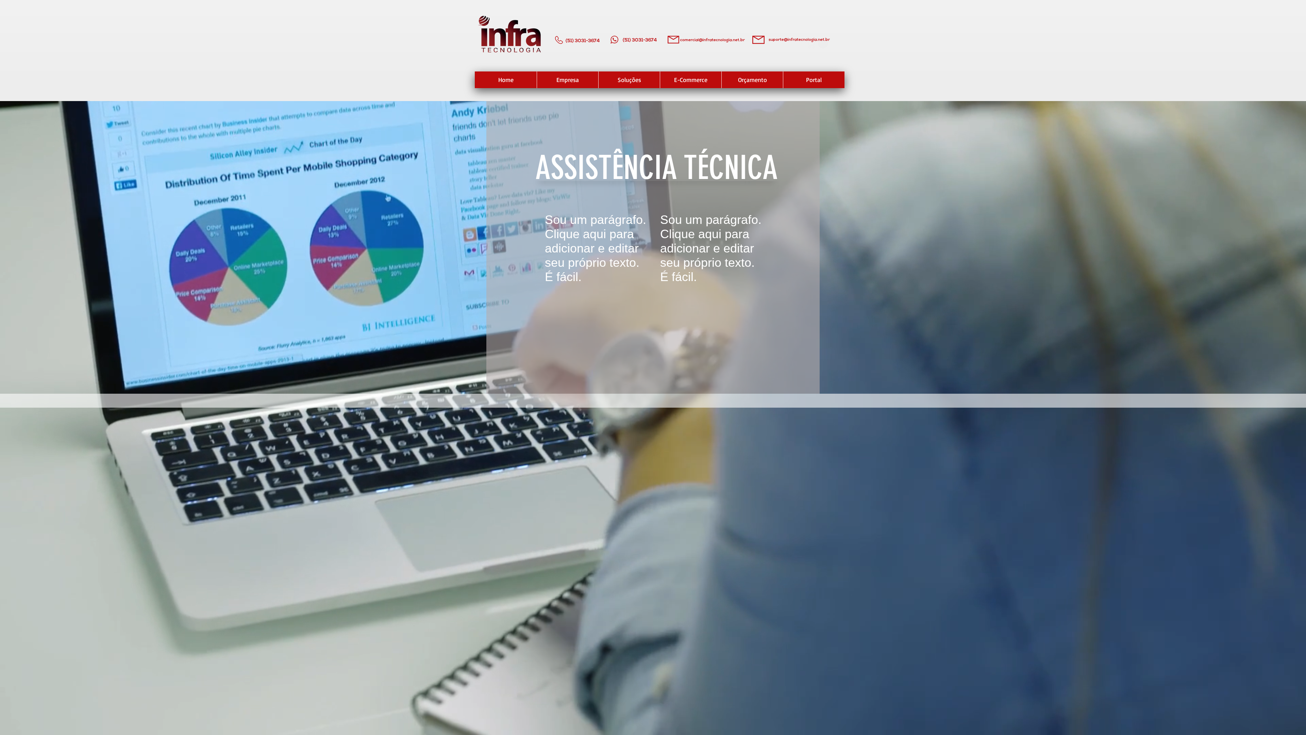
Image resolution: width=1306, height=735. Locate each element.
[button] (818, 43)
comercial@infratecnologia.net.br (712, 40)
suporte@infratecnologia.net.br (799, 40)
